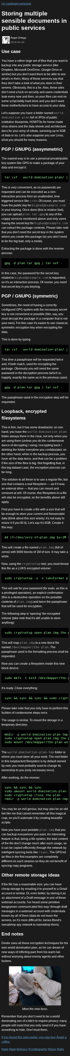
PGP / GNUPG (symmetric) (29, 295)
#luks (60, 1049)
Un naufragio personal (16, 3)
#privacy (22, 1049)
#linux (52, 1049)
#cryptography (37, 1049)
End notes (12, 933)
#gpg (4, 1049)
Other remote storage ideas (30, 874)
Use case (11, 51)
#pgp (12, 1049)
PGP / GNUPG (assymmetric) (32, 149)
